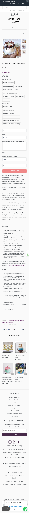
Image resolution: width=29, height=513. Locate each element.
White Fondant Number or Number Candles (13, 163)
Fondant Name (12, 320)
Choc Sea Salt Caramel (10, 93)
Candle (4, 128)
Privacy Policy (14, 410)
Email (24, 329)
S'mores (17, 89)
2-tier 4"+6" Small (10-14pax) (11, 117)
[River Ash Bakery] (14, 21)
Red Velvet (18, 86)
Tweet (5, 329)
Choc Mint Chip (7, 89)
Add (20, 329)
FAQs (14, 402)
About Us (14, 408)
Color (3, 134)
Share (10, 329)
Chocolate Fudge (8, 82)
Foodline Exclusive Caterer (14, 413)
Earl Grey (6, 100)
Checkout (21, 11)
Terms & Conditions (14, 400)
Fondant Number (20, 320)
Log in (7, 11)
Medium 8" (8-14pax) (8, 110)
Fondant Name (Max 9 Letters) (9, 156)
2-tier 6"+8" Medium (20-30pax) (11, 120)
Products (9, 33)
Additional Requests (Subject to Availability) (13, 141)
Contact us (14, 416)
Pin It (15, 329)
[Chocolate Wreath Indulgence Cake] (11, 48)
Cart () (14, 11)
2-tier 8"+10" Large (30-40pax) (11, 124)
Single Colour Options (7, 322)
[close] (27, 1)
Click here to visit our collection (16, 265)
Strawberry (20, 96)
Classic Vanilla (8, 86)
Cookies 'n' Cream (8, 96)
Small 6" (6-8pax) (8, 106)
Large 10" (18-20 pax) (9, 113)
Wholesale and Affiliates (14, 405)
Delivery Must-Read (14, 397)
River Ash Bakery (6, 72)
